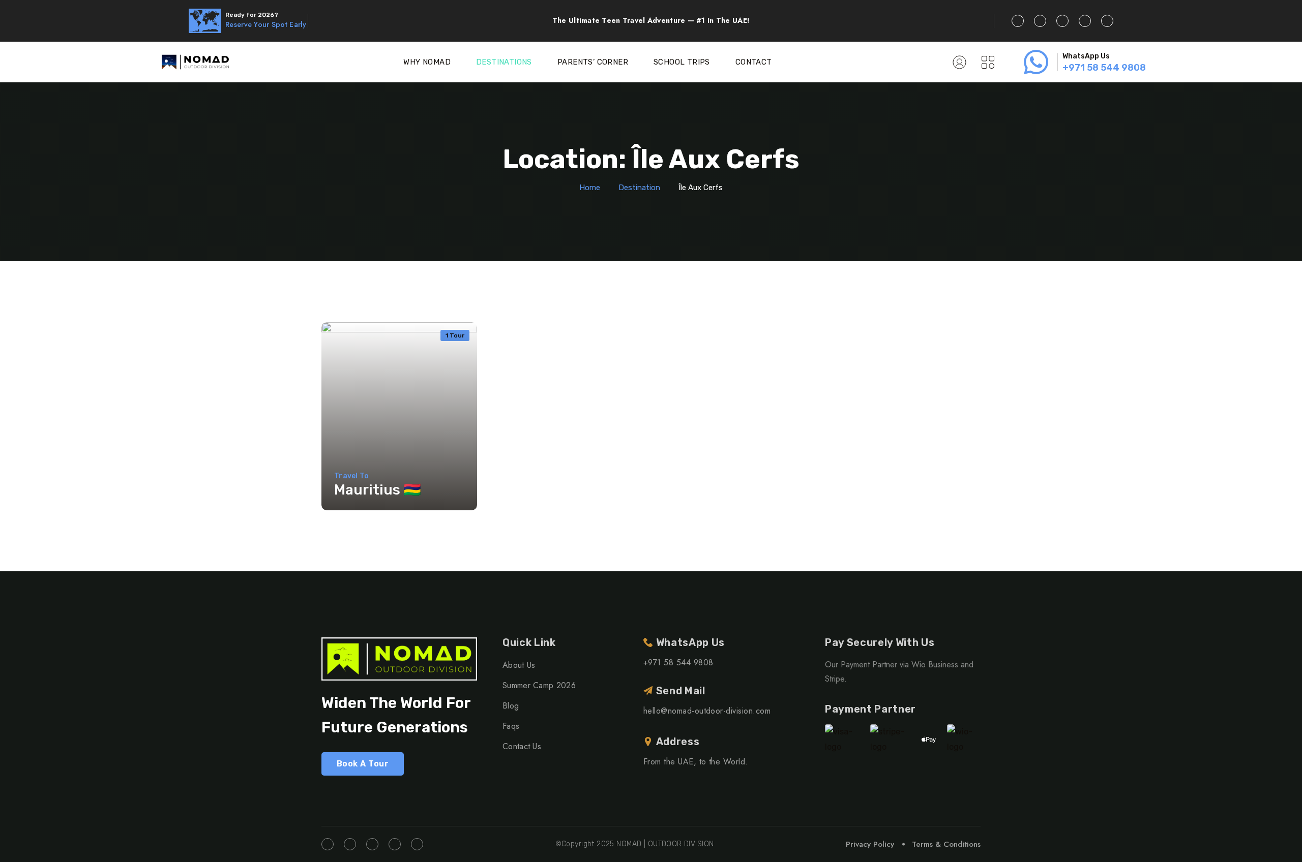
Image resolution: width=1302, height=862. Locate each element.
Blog (510, 706)
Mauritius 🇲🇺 (377, 489)
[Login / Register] (959, 62)
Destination (639, 187)
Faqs (510, 726)
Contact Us (521, 746)
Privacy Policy (870, 844)
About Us (519, 665)
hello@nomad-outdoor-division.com (707, 711)
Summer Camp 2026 (539, 685)
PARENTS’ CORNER (592, 62)
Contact (753, 62)
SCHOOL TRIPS (682, 62)
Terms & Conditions (946, 844)
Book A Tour (363, 763)
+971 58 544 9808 (1104, 67)
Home (589, 187)
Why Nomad (427, 62)
